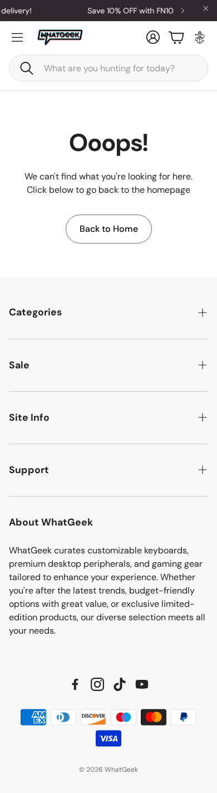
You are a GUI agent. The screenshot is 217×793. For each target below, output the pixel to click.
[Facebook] (75, 684)
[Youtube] (142, 684)
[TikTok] (119, 684)
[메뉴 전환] (17, 37)
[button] (108, 68)
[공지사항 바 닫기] (206, 8)
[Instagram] (97, 684)
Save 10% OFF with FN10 (128, 10)
